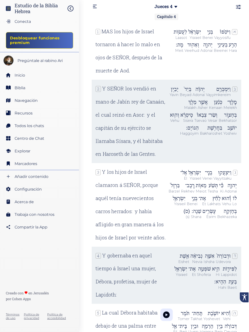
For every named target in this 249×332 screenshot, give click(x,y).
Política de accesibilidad (56, 316)
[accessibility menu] (244, 297)
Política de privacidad (31, 316)
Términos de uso (12, 316)
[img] (73, 8)
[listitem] (39, 87)
